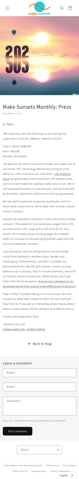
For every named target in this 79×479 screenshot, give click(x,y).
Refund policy (52, 465)
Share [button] (9, 124)
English (64, 475)
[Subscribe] (58, 450)
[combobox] (66, 475)
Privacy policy (69, 465)
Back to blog (42, 343)
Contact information (60, 471)
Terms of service (20, 471)
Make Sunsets (16, 465)
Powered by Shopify (33, 465)
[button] (7, 8)
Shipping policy (39, 471)
